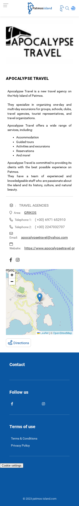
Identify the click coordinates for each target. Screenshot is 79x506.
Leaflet (44, 333)
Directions (21, 343)
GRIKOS (30, 213)
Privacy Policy (20, 445)
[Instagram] (19, 260)
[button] (39, 297)
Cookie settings (12, 465)
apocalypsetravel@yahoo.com (44, 237)
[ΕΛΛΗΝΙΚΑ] (73, 8)
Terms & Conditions (24, 438)
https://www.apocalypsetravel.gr (49, 248)
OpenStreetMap (62, 333)
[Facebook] (11, 260)
